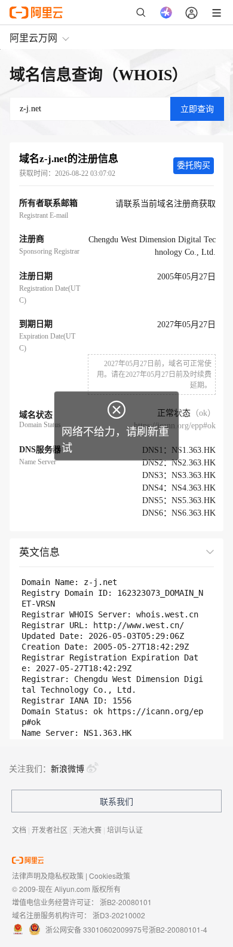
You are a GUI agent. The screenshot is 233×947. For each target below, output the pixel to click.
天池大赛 (87, 829)
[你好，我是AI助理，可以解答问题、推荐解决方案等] (166, 12)
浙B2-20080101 (126, 902)
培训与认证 (125, 829)
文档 (19, 829)
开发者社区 (50, 829)
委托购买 (193, 165)
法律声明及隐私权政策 (48, 875)
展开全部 (187, 551)
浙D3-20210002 (119, 915)
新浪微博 (67, 768)
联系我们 (116, 801)
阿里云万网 (33, 37)
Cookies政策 (109, 875)
